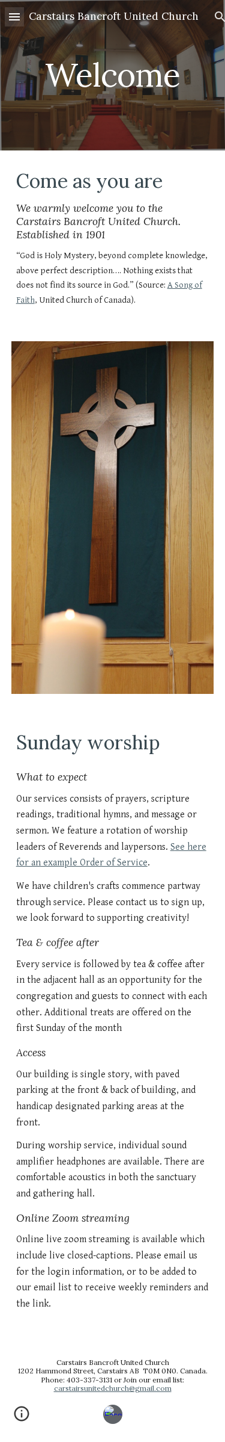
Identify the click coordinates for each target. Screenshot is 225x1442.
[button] (14, 16)
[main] (112, 75)
